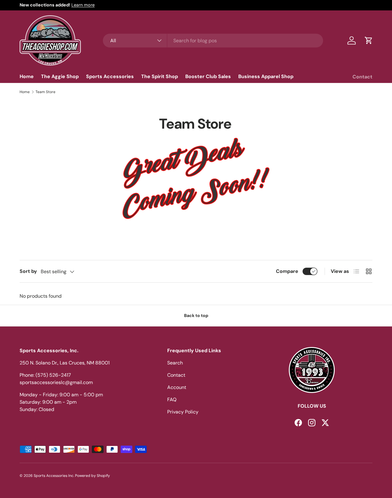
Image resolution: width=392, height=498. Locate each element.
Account (176, 387)
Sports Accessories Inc (54, 475)
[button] (368, 40)
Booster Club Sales (208, 76)
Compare (287, 271)
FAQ (171, 399)
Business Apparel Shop (265, 76)
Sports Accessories (110, 76)
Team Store (45, 91)
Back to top (196, 315)
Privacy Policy (182, 412)
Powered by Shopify (92, 475)
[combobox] (213, 40)
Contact (362, 77)
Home (27, 76)
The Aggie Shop (60, 76)
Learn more (83, 5)
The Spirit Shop (159, 76)
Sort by (28, 271)
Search (175, 363)
